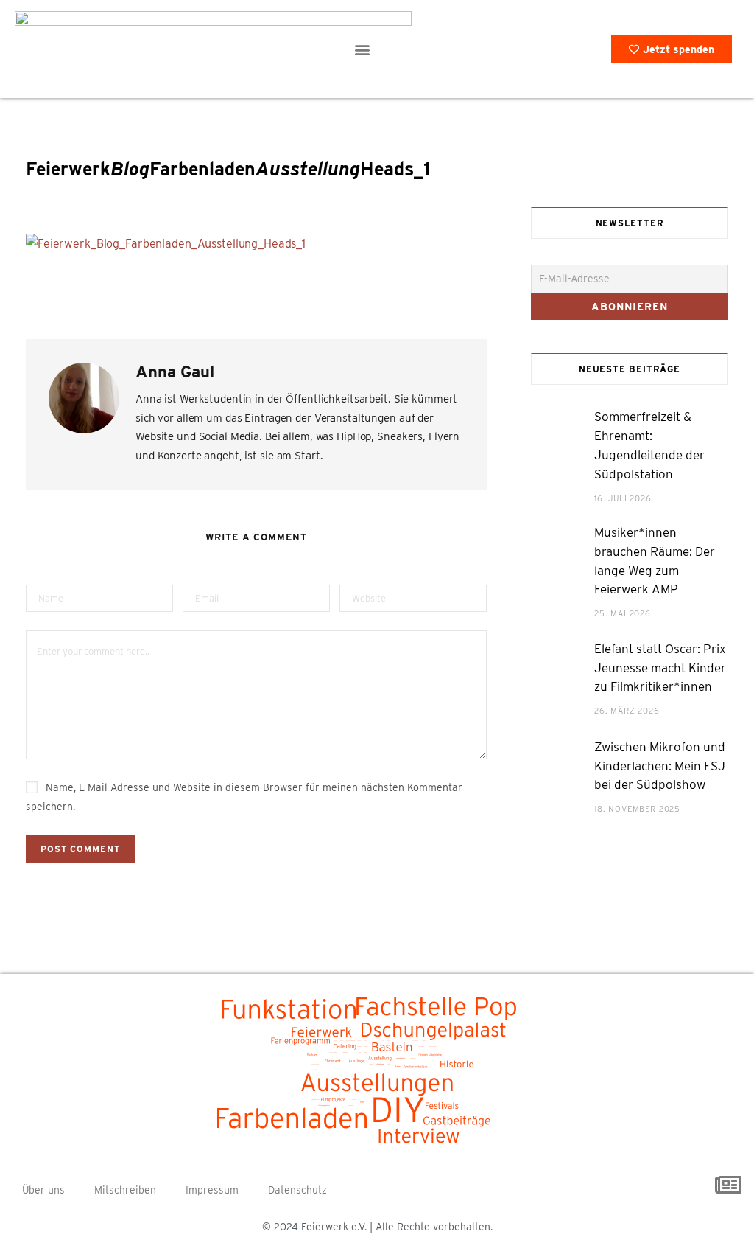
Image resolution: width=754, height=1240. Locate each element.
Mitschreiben (125, 1190)
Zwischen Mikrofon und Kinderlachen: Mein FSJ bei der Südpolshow (659, 766)
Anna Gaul (174, 371)
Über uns (43, 1190)
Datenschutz (297, 1190)
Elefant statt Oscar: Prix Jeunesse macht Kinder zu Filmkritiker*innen (660, 667)
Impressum (212, 1190)
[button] (362, 49)
